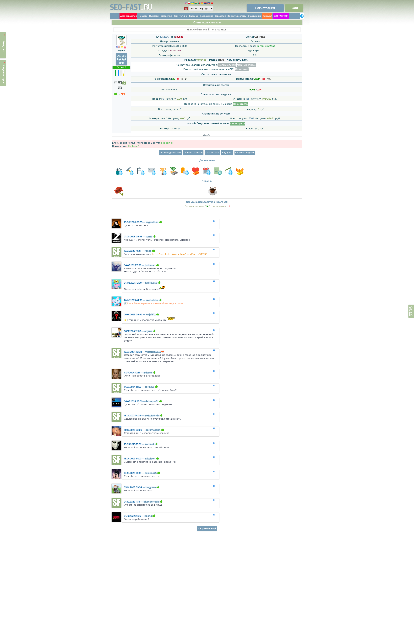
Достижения (206, 16)
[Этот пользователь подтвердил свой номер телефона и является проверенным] (124, 83)
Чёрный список (246, 64)
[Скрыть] (4, 35)
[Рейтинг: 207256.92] (121, 63)
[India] (195, 3)
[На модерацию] (214, 221)
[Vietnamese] (212, 3)
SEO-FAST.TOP (281, 16)
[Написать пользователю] (122, 47)
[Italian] (199, 3)
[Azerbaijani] (208, 3)
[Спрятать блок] (186, 9)
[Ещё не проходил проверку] (120, 83)
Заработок (220, 16)
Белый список (227, 64)
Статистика (166, 16)
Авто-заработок (128, 16)
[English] (186, 3)
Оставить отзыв (193, 152)
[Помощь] (299, 16)
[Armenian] (205, 3)
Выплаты (154, 16)
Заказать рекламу (237, 16)
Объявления (254, 16)
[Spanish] (202, 3)
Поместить (241, 69)
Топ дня (183, 16)
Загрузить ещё (207, 528)
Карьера (193, 16)
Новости (143, 16)
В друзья (227, 152)
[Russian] (189, 3)
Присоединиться (170, 152)
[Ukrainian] (192, 3)
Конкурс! (267, 16)
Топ (176, 16)
